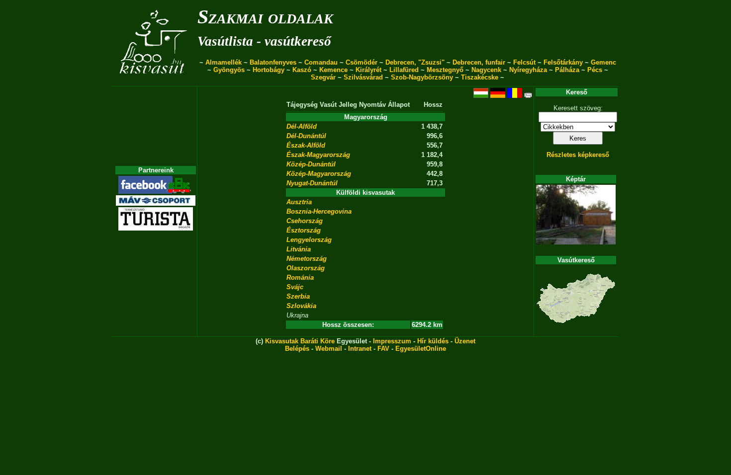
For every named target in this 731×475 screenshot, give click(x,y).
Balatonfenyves (273, 62)
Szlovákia (301, 306)
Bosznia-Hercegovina (319, 211)
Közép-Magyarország (318, 173)
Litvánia (298, 249)
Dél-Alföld (301, 126)
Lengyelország (309, 239)
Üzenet (465, 341)
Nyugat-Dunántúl (312, 183)
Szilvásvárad (363, 77)
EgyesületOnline (420, 348)
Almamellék (223, 62)
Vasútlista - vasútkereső (264, 41)
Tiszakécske (479, 77)
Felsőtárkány (563, 62)
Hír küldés (433, 341)
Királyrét (368, 70)
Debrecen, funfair (479, 62)
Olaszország (305, 268)
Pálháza (567, 70)
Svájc (294, 287)
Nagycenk (486, 70)
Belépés (297, 348)
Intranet (359, 348)
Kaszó (301, 70)
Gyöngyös (229, 70)
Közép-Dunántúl (311, 164)
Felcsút (524, 62)
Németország (306, 258)
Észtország (303, 230)
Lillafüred (404, 70)
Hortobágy (268, 70)
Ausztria (299, 202)
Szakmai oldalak (265, 16)
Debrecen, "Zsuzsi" (415, 62)
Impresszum (392, 341)
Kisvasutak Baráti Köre (300, 341)
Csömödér (361, 62)
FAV (383, 348)
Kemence (333, 70)
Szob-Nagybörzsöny (422, 77)
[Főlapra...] (154, 80)
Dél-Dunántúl (306, 136)
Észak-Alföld (305, 145)
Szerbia (298, 296)
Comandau (321, 62)
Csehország (304, 221)
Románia (300, 277)
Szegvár (323, 77)
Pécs (594, 70)
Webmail (328, 348)
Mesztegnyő (445, 70)
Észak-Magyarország (318, 154)
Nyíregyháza (528, 70)
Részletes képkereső (578, 154)
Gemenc (603, 62)
